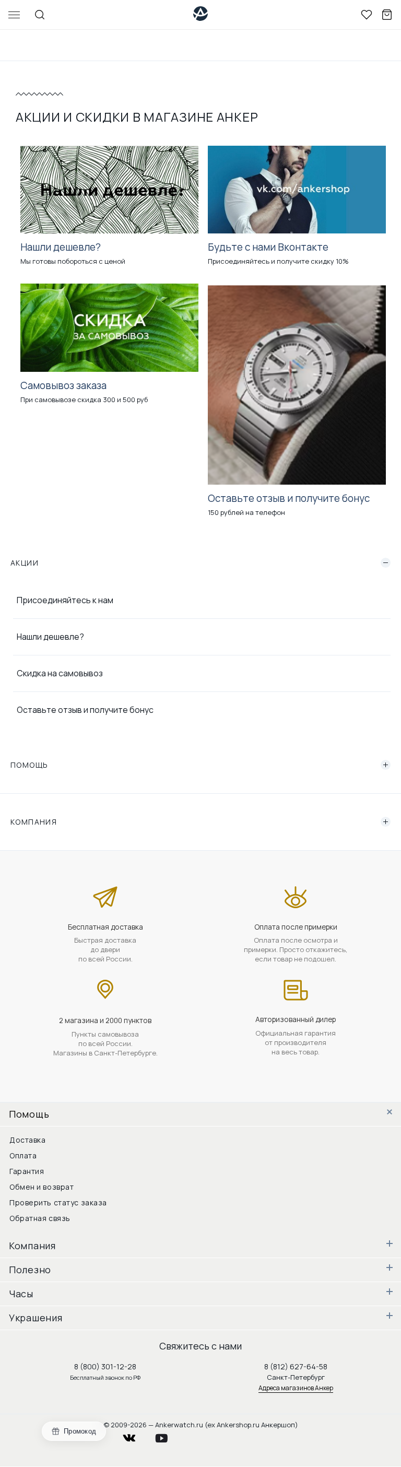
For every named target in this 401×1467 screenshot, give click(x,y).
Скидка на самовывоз (60, 673)
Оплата (23, 1155)
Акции (24, 563)
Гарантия (26, 1171)
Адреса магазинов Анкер (295, 1387)
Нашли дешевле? (50, 636)
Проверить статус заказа (58, 1202)
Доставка (27, 1140)
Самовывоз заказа (63, 385)
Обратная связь (39, 1218)
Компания (33, 822)
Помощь (29, 765)
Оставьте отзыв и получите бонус (85, 709)
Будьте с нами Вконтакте (268, 247)
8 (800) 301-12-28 (105, 1366)
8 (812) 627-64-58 (295, 1366)
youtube (167, 1435)
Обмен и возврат (41, 1187)
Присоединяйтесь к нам (65, 600)
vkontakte (136, 1435)
